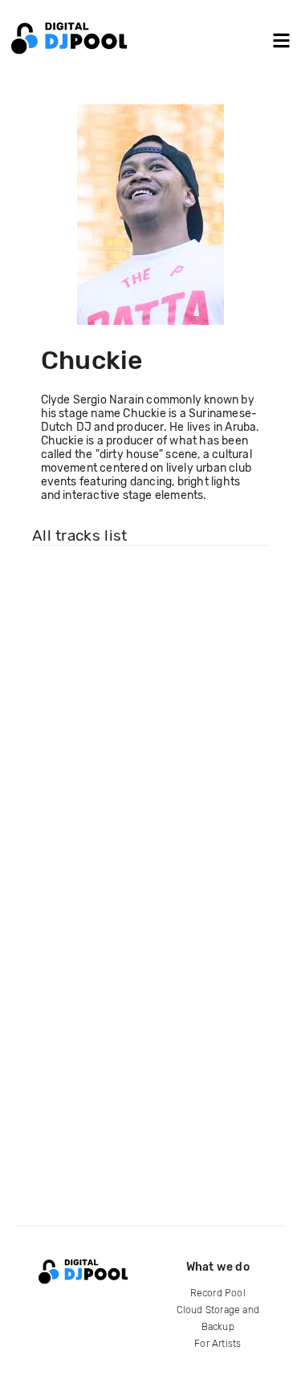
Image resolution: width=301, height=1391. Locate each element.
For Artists (217, 1343)
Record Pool (218, 1293)
